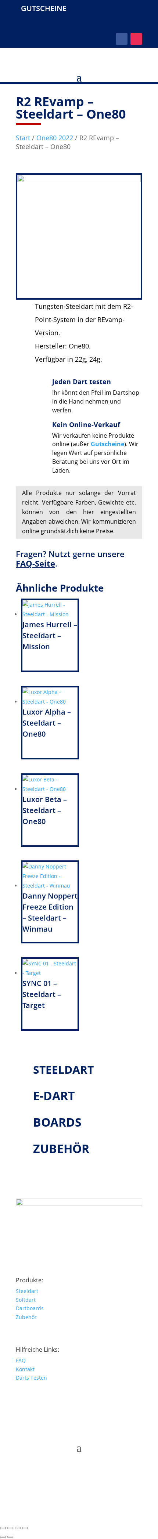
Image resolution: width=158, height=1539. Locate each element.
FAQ (21, 1360)
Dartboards (30, 1308)
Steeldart (27, 1290)
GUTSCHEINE (44, 8)
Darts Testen (31, 1377)
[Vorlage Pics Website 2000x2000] (79, 180)
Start (23, 137)
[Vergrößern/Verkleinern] (3, 1528)
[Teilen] (18, 1528)
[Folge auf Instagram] (136, 39)
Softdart (26, 1299)
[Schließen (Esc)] (25, 1528)
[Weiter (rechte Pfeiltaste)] (10, 1537)
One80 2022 (54, 137)
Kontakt (25, 1369)
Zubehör (26, 1317)
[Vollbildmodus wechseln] (10, 1528)
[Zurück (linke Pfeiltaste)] (3, 1537)
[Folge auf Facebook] (122, 39)
